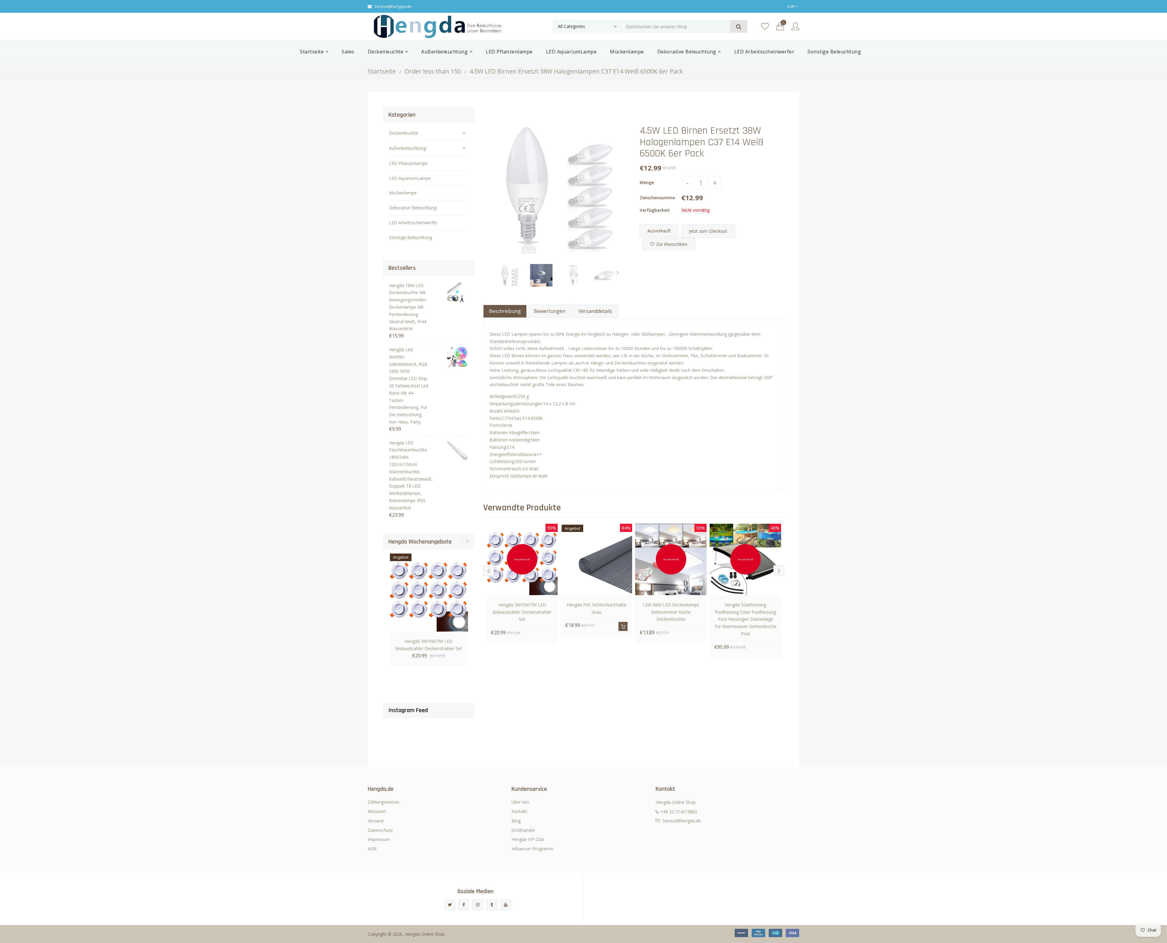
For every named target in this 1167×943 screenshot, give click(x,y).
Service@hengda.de (392, 6)
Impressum (379, 839)
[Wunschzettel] (765, 26)
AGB (372, 849)
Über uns (520, 802)
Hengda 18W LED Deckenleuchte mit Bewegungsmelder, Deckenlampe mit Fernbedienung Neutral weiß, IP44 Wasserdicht (408, 307)
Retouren (377, 811)
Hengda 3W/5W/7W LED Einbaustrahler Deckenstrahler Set (428, 644)
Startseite (382, 71)
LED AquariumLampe (410, 178)
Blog (516, 821)
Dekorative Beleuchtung (412, 208)
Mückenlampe (403, 193)
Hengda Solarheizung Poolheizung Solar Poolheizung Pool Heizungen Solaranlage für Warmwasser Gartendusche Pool (745, 619)
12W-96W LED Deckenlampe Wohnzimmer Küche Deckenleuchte (670, 612)
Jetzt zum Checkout (708, 231)
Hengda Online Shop (425, 934)
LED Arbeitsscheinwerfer (413, 222)
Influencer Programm (532, 849)
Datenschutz (380, 830)
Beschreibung (505, 311)
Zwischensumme (657, 198)
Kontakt (519, 811)
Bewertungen (549, 311)
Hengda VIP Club (527, 839)
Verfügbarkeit (655, 210)
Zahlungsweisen (383, 802)
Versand (376, 821)
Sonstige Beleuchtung (410, 237)
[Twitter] (450, 904)
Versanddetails (595, 311)
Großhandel (523, 830)
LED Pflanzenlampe (408, 163)
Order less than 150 (432, 71)
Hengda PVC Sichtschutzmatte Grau (596, 608)
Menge (647, 182)
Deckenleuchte (403, 133)
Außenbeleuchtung (407, 148)
